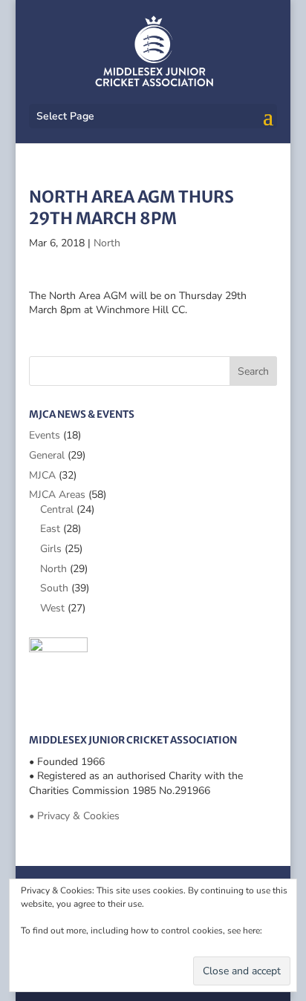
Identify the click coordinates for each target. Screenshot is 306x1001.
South (54, 588)
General (47, 455)
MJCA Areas (57, 495)
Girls (51, 549)
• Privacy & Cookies (74, 816)
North (107, 243)
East (50, 529)
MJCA (42, 475)
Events (44, 435)
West (52, 608)
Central (57, 509)
